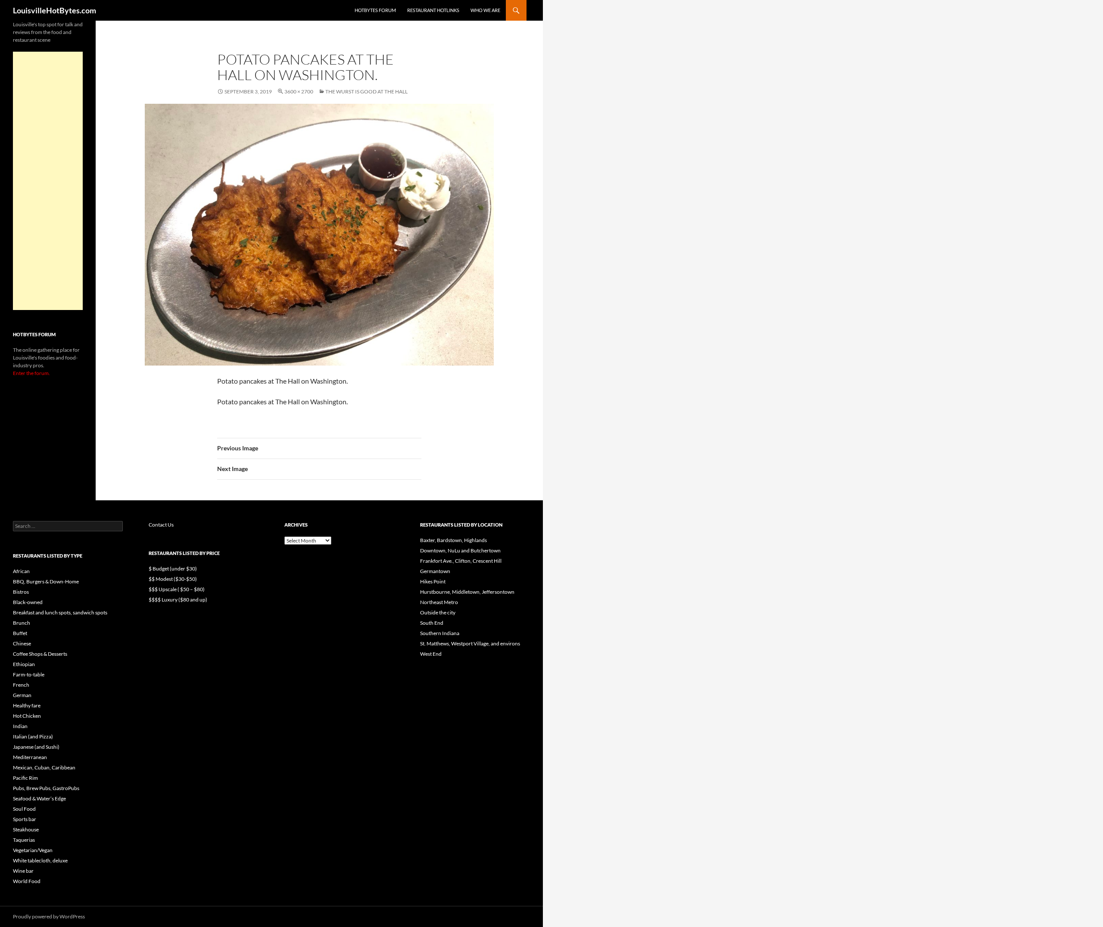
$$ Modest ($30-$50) (173, 579)
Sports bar (24, 819)
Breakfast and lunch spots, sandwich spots (60, 612)
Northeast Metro (439, 602)
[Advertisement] (48, 181)
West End (431, 654)
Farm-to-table (28, 674)
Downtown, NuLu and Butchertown (460, 550)
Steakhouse (26, 829)
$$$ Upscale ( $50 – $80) (177, 589)
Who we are (485, 10)
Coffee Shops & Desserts (40, 654)
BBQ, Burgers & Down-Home (46, 581)
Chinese (22, 643)
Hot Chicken (27, 716)
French (21, 685)
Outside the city (437, 612)
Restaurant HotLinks (433, 10)
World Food (27, 881)
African (21, 571)
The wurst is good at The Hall (366, 91)
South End (431, 623)
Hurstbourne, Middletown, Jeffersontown (467, 592)
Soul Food (24, 809)
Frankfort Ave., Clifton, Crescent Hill (461, 561)
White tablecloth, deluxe (40, 860)
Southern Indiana (439, 633)
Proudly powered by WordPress (49, 916)
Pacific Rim (25, 778)
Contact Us (161, 524)
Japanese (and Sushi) (36, 747)
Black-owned (28, 602)
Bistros (21, 592)
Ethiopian (24, 664)
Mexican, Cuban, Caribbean (44, 767)
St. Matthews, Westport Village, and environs (470, 643)
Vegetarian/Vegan (33, 850)
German (22, 695)
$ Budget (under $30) (173, 568)
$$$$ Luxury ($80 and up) (178, 599)
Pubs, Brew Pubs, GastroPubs (46, 788)
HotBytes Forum (375, 10)
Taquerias (24, 840)
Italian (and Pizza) (33, 736)
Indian (20, 726)
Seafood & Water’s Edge (39, 798)
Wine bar (23, 871)
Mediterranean (30, 757)
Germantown (435, 571)
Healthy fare (27, 705)
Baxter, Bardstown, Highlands (453, 540)
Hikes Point (433, 581)
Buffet (20, 633)
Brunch (21, 623)
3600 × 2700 (298, 91)
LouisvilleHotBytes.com (54, 10)
